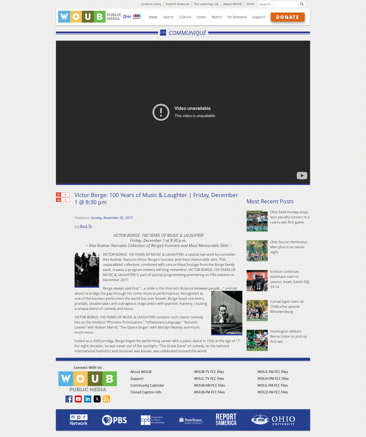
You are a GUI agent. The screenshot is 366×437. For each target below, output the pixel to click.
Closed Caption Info (146, 392)
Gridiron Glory (151, 4)
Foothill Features (177, 4)
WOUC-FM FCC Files (273, 371)
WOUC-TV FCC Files (209, 378)
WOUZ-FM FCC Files (273, 392)
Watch (217, 17)
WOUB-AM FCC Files (209, 385)
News (153, 17)
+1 (58, 194)
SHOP (250, 4)
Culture (185, 17)
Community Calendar (147, 385)
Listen (201, 17)
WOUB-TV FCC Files (209, 371)
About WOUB (232, 4)
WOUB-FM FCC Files (209, 392)
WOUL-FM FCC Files (273, 385)
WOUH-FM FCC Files (273, 378)
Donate (287, 17)
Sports (168, 17)
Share (58, 200)
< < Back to (83, 226)
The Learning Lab (206, 4)
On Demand (237, 17)
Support (258, 17)
